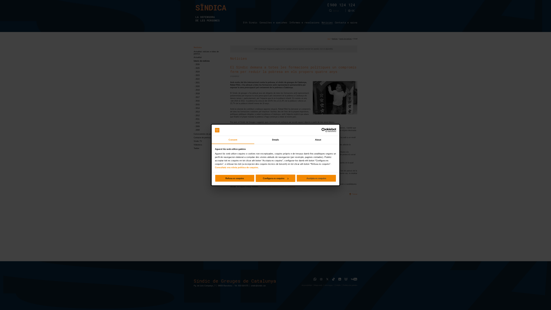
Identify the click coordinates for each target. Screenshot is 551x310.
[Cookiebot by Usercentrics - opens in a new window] (323, 130)
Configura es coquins (274, 178)
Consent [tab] (233, 139)
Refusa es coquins (234, 178)
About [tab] (318, 139)
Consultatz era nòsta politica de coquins (236, 167)
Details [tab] (275, 139)
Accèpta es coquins (316, 178)
